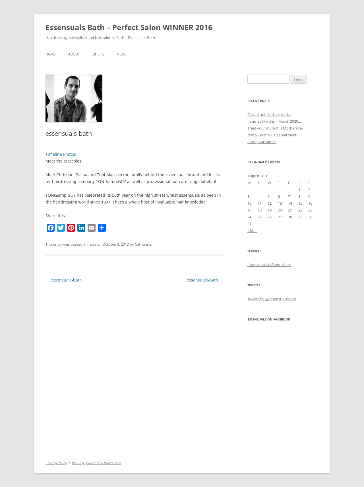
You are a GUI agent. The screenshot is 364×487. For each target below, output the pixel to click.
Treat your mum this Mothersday (275, 128)
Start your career (261, 141)
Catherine (143, 244)
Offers (98, 54)
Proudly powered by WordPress (96, 463)
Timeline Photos (61, 154)
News (122, 54)
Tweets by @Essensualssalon (271, 298)
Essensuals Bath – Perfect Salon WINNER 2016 (129, 27)
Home (51, 54)
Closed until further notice (269, 114)
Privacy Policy (56, 463)
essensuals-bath (64, 280)
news (91, 244)
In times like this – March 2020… (274, 121)
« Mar (252, 230)
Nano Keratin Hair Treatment (272, 134)
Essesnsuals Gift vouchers (269, 264)
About (74, 54)
